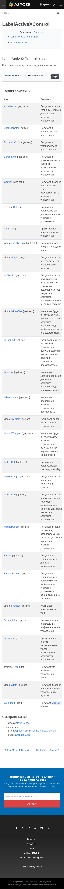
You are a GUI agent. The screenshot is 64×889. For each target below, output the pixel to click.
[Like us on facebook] (17, 828)
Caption (8, 182)
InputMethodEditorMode (18, 750)
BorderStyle (10, 157)
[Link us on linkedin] (29, 828)
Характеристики (19, 42)
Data (15, 207)
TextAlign (9, 638)
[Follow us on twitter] (23, 828)
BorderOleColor (12, 142)
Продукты (31, 843)
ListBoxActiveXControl (46, 750)
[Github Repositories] (42, 828)
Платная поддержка (31, 866)
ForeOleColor (18, 243)
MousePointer (11, 527)
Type (15, 667)
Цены (31, 848)
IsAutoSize (16, 311)
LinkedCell (9, 462)
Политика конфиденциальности (19, 885)
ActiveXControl (22, 723)
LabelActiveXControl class (25, 36)
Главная (31, 839)
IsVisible (15, 419)
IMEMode (9, 275)
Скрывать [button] (39, 32)
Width (14, 685)
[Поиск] (60, 4)
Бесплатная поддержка (31, 857)
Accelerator (10, 106)
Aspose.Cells (23, 735)
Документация (31, 852)
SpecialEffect (11, 620)
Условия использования (40, 885)
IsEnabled (9, 340)
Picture (7, 555)
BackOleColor (11, 128)
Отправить (32, 803)
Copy (55, 77)
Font (6, 228)
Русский (46, 4)
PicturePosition (12, 573)
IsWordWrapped (12, 433)
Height (14, 257)
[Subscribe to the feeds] (48, 828)
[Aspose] (19, 4)
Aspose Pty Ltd (19, 882)
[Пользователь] (54, 4)
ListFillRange (11, 476)
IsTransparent (11, 397)
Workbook (9, 703)
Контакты (53, 885)
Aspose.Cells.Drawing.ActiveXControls (35, 730)
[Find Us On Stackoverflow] (35, 828)
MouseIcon (10, 494)
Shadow (15, 606)
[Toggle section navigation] (58, 13)
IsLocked (9, 372)
